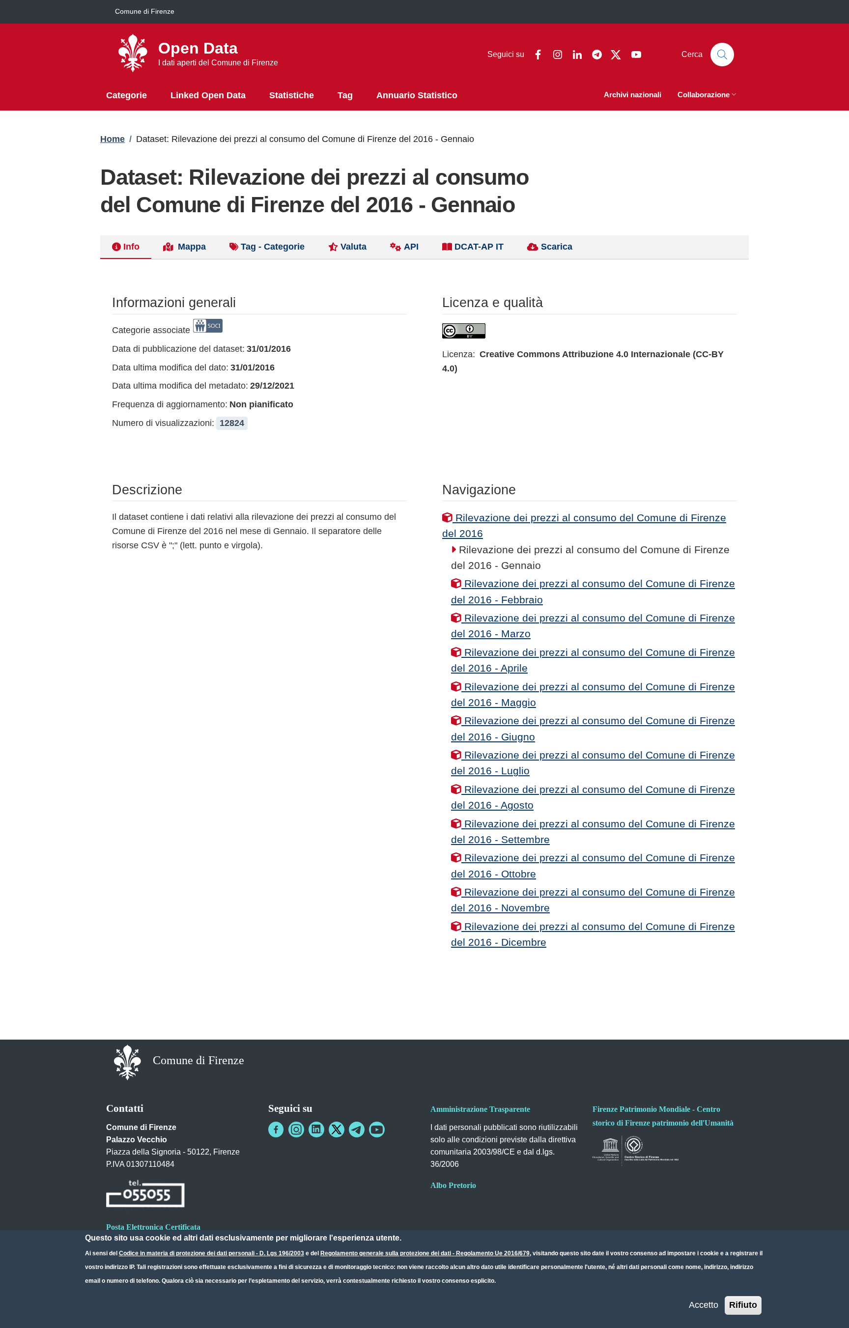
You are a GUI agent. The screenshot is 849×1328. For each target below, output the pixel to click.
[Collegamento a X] (336, 1129)
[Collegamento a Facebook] (276, 1129)
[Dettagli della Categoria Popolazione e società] (208, 330)
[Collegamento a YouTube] (377, 1129)
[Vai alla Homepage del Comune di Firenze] (127, 1061)
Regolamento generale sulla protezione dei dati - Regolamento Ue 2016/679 (425, 1253)
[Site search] (722, 54)
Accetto (703, 1305)
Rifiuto (743, 1305)
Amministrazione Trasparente (480, 1109)
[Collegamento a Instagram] (296, 1129)
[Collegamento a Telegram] (357, 1129)
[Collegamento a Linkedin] (316, 1129)
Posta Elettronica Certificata (153, 1227)
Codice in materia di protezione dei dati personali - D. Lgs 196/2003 (211, 1253)
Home (112, 139)
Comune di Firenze (144, 11)
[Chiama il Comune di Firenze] (145, 1195)
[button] (708, 96)
